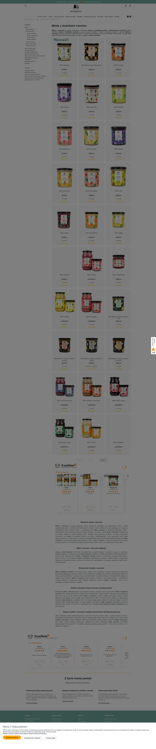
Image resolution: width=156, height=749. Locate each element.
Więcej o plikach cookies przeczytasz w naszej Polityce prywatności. (25, 733)
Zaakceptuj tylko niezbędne (32, 738)
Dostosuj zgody (50, 738)
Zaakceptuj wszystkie (12, 737)
